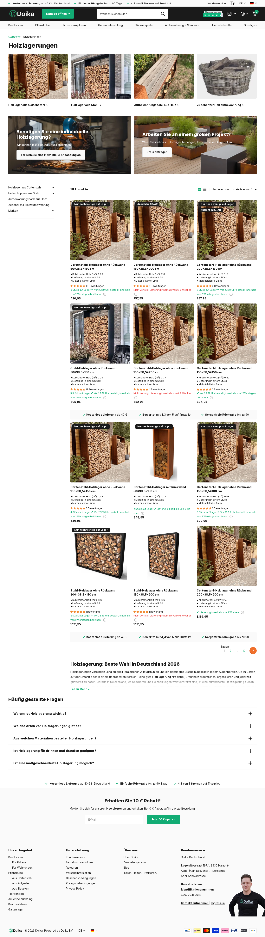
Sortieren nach (221, 189)
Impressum (218, 903)
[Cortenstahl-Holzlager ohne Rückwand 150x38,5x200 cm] (163, 230)
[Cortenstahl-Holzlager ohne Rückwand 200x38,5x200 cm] (227, 556)
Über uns (131, 850)
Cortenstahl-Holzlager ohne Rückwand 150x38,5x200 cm (160, 266)
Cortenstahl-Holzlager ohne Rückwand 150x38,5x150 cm (224, 370)
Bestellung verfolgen (79, 862)
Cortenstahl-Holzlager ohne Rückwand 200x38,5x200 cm (224, 592)
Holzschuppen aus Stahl (23, 193)
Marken (13, 210)
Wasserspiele (144, 25)
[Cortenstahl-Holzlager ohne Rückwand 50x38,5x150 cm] (100, 230)
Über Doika (131, 857)
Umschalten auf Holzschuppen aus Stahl (53, 193)
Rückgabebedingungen (81, 883)
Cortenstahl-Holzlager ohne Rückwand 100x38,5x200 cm (160, 370)
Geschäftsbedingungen (81, 878)
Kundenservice (217, 3)
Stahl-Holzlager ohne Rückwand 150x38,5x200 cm (155, 592)
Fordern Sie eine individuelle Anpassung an (51, 154)
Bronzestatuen (17, 904)
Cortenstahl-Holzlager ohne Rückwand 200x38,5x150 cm (224, 266)
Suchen (163, 14)
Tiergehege (16, 893)
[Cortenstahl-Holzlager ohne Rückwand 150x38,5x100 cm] (227, 452)
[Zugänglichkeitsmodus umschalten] (232, 3)
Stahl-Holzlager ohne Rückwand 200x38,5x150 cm (92, 592)
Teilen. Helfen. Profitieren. (140, 872)
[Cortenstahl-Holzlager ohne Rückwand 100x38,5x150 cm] (100, 452)
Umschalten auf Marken (53, 211)
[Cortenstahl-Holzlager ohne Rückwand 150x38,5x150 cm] (227, 333)
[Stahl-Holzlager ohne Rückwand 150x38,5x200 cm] (163, 556)
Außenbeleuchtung (20, 899)
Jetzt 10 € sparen (163, 819)
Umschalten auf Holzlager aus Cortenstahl (53, 187)
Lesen (78, 689)
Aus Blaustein (20, 888)
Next (253, 650)
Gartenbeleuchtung (110, 25)
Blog (126, 867)
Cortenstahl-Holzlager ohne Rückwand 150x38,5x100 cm (224, 489)
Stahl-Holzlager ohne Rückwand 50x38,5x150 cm (92, 370)
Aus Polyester (21, 883)
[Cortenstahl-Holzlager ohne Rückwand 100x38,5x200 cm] (163, 333)
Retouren (72, 867)
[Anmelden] (244, 13)
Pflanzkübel (42, 25)
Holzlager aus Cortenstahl (24, 187)
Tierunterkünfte (222, 25)
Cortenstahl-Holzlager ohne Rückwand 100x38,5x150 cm (97, 489)
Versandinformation (78, 872)
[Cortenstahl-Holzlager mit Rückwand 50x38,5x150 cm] (163, 452)
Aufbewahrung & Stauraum (182, 25)
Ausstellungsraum (135, 862)
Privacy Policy (75, 888)
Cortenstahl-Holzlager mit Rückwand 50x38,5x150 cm (159, 489)
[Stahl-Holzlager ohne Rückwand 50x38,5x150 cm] (100, 333)
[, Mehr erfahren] (231, 13)
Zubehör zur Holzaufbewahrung (28, 204)
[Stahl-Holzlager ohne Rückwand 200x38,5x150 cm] (100, 556)
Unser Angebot (20, 850)
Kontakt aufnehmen (195, 903)
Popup (104, 294)
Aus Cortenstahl (22, 878)
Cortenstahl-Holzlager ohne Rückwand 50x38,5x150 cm (97, 266)
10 (244, 650)
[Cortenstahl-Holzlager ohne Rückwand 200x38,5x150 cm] (227, 230)
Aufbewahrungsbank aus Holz (27, 199)
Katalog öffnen (56, 13)
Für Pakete (19, 862)
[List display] (204, 189)
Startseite (14, 36)
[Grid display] (199, 189)
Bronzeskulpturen (74, 25)
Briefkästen (15, 25)
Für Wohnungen (22, 867)
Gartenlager (15, 909)
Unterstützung (77, 850)
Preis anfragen (157, 152)
